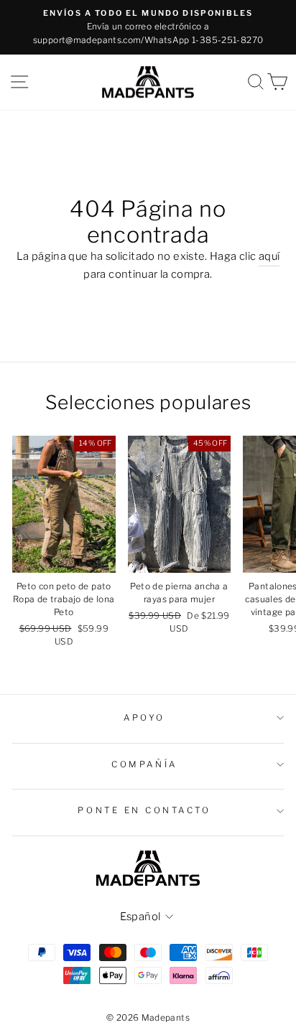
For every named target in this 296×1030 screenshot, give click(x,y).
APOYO (144, 718)
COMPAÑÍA (144, 764)
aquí (269, 256)
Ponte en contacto (144, 810)
